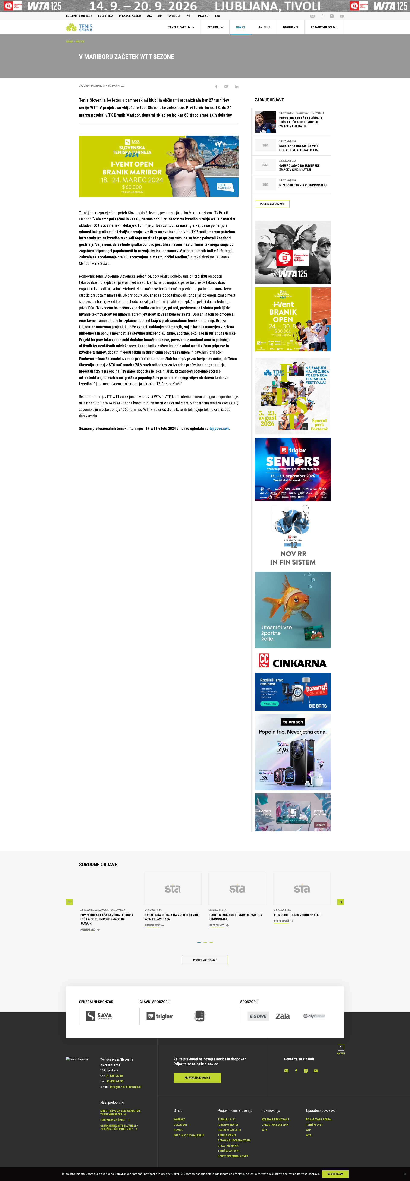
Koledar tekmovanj (275, 1119)
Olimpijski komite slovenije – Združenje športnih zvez (119, 1127)
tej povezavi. (219, 428)
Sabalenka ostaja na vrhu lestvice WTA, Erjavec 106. (299, 148)
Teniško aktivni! (229, 1150)
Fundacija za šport (113, 1120)
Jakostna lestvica (275, 1124)
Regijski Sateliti (229, 1129)
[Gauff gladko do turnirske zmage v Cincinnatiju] (265, 165)
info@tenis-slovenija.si (125, 1087)
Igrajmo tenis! (228, 1124)
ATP (308, 1129)
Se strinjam (335, 1174)
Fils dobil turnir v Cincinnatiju (303, 185)
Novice (80, 41)
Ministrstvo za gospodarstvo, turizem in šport (120, 1112)
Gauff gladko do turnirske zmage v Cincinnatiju (299, 168)
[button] (69, 902)
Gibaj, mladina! (228, 1145)
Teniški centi (227, 1135)
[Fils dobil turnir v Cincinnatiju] (265, 184)
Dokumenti (181, 1124)
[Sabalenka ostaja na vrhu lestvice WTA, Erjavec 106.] (265, 145)
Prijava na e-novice (197, 1077)
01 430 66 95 (115, 1081)
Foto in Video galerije (189, 1135)
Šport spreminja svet (233, 1156)
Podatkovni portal (319, 1119)
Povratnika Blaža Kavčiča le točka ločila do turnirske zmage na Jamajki (301, 122)
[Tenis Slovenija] (79, 27)
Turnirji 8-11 (227, 1119)
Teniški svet (314, 1124)
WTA (264, 1129)
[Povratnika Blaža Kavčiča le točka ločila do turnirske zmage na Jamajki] (265, 122)
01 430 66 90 (114, 1076)
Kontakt (179, 1119)
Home (69, 41)
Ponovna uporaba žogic (234, 1140)
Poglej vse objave (272, 204)
